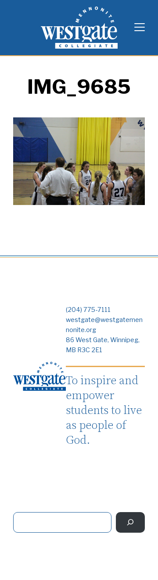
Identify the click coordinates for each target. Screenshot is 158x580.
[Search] (130, 522)
